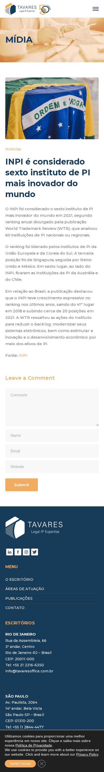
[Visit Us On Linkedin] (9, 551)
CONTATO (14, 607)
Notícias (13, 149)
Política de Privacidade (33, 745)
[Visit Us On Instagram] (26, 551)
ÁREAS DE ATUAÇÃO (24, 589)
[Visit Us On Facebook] (18, 551)
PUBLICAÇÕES (19, 598)
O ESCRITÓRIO (19, 579)
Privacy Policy (87, 754)
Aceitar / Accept (20, 763)
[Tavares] (28, 8)
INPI (23, 355)
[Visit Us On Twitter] (34, 551)
